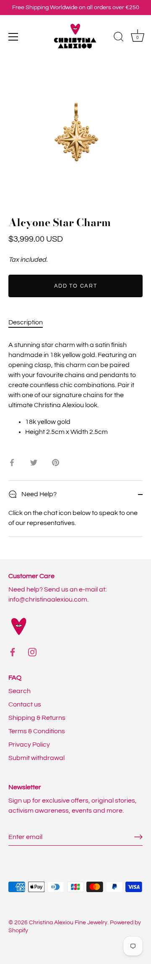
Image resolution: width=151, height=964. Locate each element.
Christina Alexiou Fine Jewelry (68, 923)
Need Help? (38, 494)
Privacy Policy (29, 744)
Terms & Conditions (36, 731)
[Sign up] (138, 837)
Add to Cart (75, 286)
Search (19, 691)
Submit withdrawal (36, 758)
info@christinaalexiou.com (47, 599)
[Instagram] (32, 651)
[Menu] (13, 37)
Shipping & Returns (36, 717)
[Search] (118, 38)
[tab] (29, 322)
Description (25, 322)
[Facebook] (12, 651)
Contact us (24, 704)
